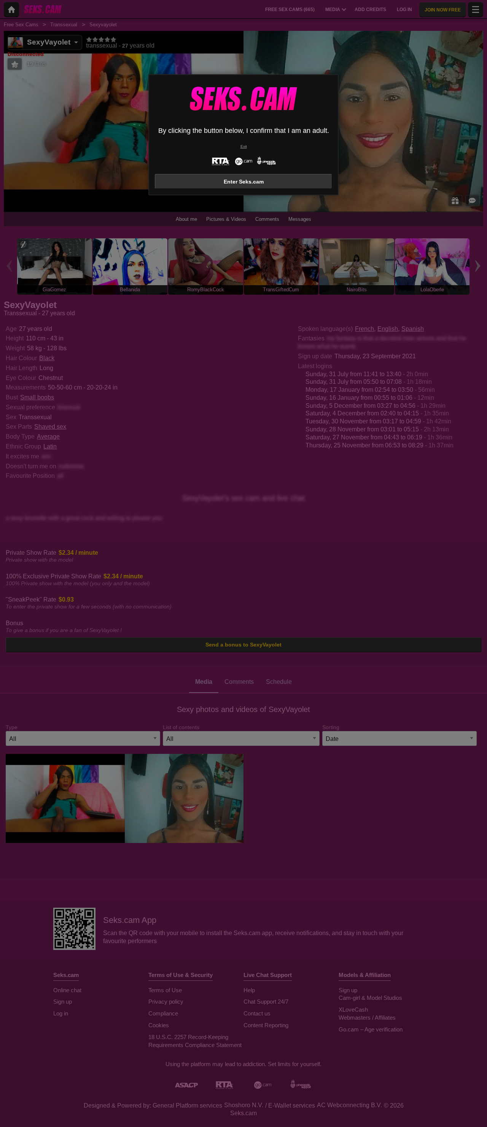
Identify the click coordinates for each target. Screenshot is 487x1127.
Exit (243, 146)
